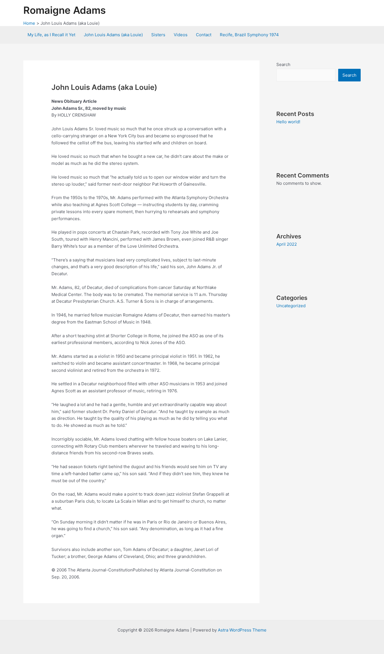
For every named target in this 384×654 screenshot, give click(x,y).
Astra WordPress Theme (242, 630)
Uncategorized (291, 305)
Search (283, 64)
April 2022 (286, 244)
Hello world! (288, 121)
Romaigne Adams (64, 10)
